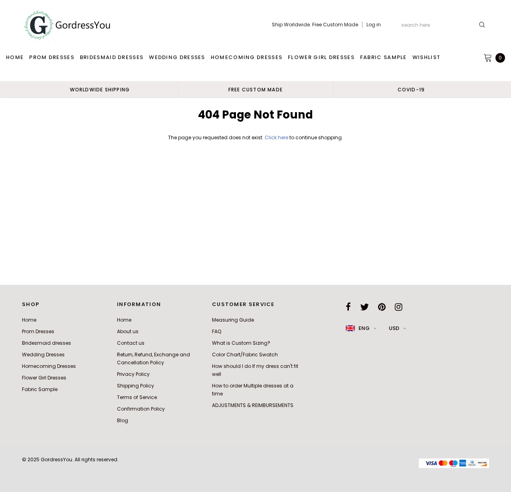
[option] (100, 89)
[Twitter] (364, 306)
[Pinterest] (382, 306)
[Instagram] (398, 306)
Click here (277, 137)
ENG (364, 328)
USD (394, 328)
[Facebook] (348, 306)
